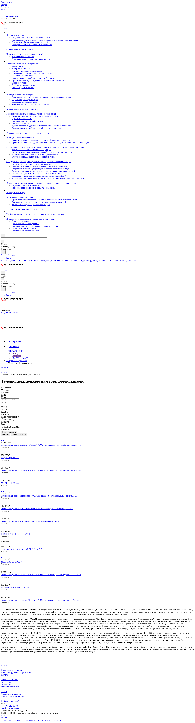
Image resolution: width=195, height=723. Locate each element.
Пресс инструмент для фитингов (16, 672)
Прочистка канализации (12, 670)
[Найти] (3, 252)
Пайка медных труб (10, 701)
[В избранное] (2, 450)
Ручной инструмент (10, 687)
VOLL (4, 715)
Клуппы (4, 675)
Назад (15, 353)
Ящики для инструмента (12, 694)
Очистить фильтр (19, 435)
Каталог (4, 665)
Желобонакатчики (9, 679)
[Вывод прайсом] (5, 437)
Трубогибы (6, 684)
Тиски (4, 691)
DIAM (4, 718)
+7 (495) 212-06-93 (9, 16)
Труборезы (6, 682)
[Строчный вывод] (3, 437)
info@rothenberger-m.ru (16, 360)
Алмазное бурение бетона (12, 696)
